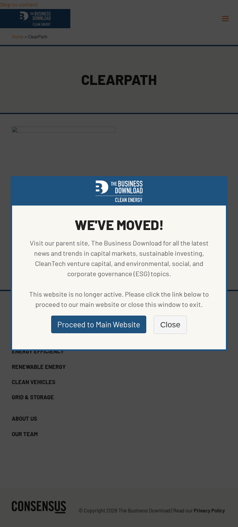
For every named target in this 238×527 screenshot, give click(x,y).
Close (170, 324)
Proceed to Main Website (98, 324)
